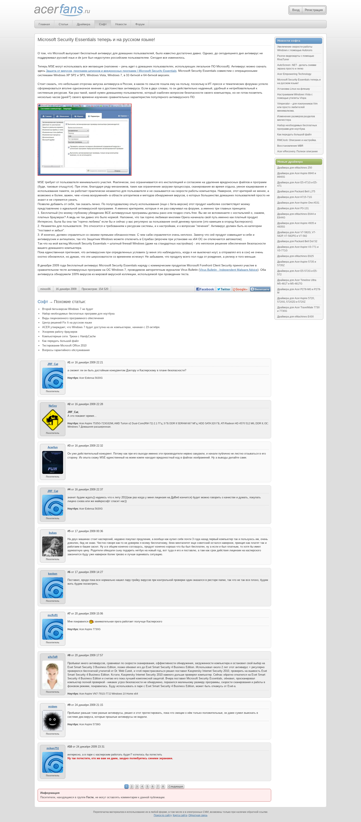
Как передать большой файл (60, 340)
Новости (121, 24)
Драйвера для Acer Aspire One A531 (298, 202)
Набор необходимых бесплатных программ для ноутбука (78, 313)
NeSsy (53, 405)
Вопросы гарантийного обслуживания (66, 350)
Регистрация (314, 10)
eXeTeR (52, 656)
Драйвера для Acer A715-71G (294, 197)
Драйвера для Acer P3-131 (293, 208)
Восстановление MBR (290, 145)
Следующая (176, 786)
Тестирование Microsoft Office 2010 (64, 345)
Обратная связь (197, 815)
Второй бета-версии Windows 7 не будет (67, 309)
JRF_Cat (52, 364)
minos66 (45, 289)
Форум (140, 24)
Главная (44, 24)
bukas (53, 532)
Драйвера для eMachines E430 (295, 316)
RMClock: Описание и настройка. (297, 140)
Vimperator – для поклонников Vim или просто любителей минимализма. (297, 107)
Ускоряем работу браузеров (59, 331)
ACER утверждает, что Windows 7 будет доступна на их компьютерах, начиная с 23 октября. (101, 327)
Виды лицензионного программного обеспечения (73, 318)
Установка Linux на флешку (293, 88)
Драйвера (83, 24)
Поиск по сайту (163, 815)
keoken (52, 573)
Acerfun (53, 447)
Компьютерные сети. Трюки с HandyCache (69, 336)
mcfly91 (53, 615)
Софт (103, 24)
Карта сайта (180, 815)
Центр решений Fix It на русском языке (67, 322)
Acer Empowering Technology (294, 74)
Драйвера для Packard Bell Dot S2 (297, 241)
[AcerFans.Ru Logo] (62, 10)
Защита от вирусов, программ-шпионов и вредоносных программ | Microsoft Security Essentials (111, 70)
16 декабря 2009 (66, 289)
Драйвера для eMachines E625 (295, 256)
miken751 (53, 748)
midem (52, 706)
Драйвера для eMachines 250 (294, 167)
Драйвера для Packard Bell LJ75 (296, 191)
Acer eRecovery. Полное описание (297, 151)
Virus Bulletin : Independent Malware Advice (229, 269)
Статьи (63, 24)
